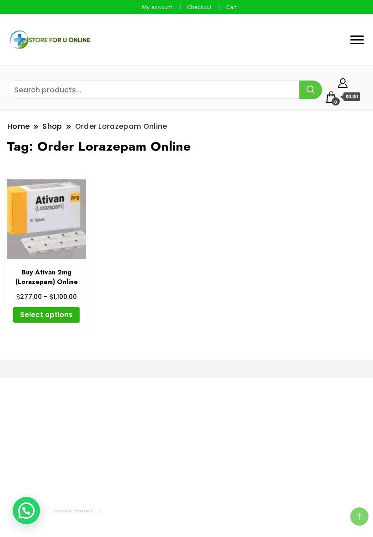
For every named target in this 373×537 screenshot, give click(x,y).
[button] (26, 510)
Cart (231, 7)
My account (157, 7)
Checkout (199, 7)
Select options (46, 314)
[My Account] (343, 81)
